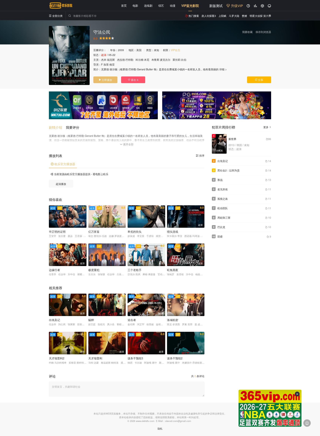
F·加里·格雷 (108, 64)
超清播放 (61, 184)
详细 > (223, 69)
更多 (267, 127)
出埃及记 (222, 161)
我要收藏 (247, 32)
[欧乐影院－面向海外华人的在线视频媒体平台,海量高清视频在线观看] (61, 5)
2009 (121, 50)
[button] (57, 127)
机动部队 (222, 208)
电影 (135, 5)
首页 (124, 5)
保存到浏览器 (263, 32)
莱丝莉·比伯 (179, 59)
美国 (138, 50)
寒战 (220, 180)
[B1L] (103, 105)
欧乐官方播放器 (63, 164)
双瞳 (220, 236)
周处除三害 (223, 217)
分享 (259, 80)
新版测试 (216, 5)
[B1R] (216, 105)
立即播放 (105, 80)
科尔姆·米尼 (142, 59)
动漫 (172, 5)
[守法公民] (69, 55)
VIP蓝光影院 (190, 5)
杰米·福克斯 (108, 59)
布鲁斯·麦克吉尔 (160, 59)
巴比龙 (221, 227)
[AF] (270, 408)
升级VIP (236, 5)
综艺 (161, 5)
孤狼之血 (222, 199)
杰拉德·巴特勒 (125, 59)
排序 (200, 155)
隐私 (160, 428)
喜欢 (133, 80)
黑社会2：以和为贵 (228, 170)
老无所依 (222, 189)
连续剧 (148, 5)
